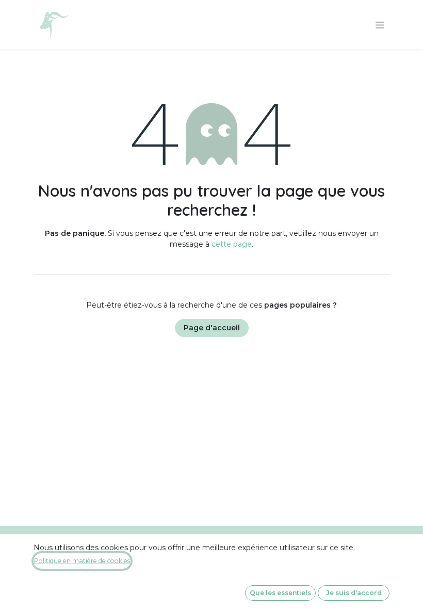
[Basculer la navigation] (379, 25)
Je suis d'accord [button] (354, 593)
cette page (232, 244)
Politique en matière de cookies (82, 561)
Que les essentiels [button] (280, 593)
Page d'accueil (212, 327)
